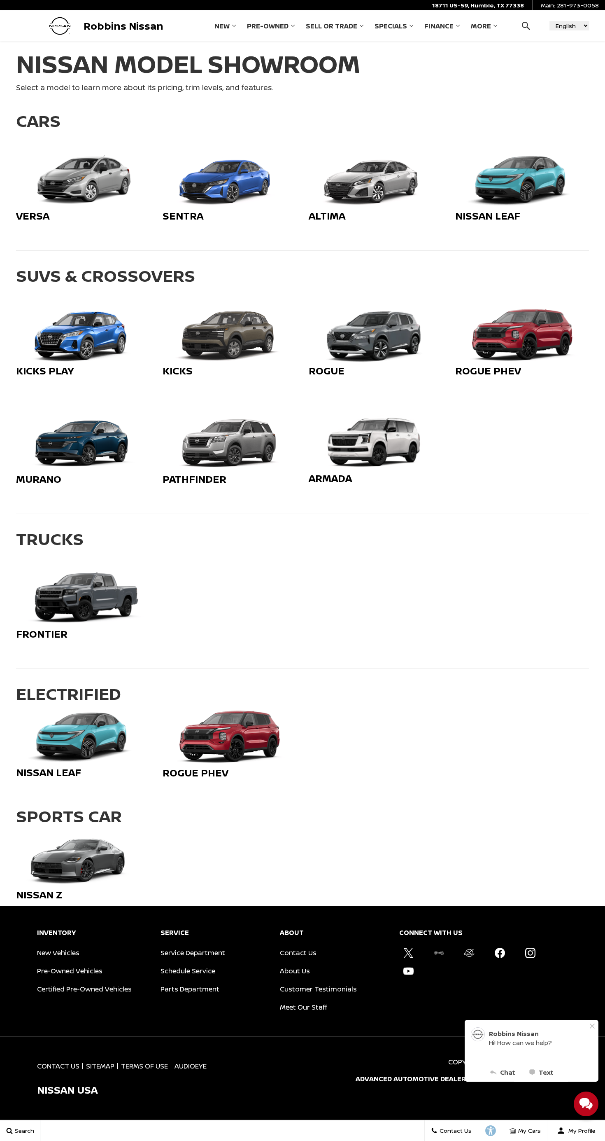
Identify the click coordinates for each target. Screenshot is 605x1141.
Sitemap (100, 1066)
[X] (408, 953)
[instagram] (530, 953)
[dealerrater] (469, 953)
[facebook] (500, 953)
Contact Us (298, 952)
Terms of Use (144, 1066)
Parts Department (190, 989)
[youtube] (408, 971)
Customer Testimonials (318, 989)
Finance (439, 25)
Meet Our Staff (303, 1007)
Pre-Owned (268, 25)
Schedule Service (188, 970)
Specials (391, 25)
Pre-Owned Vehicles (69, 970)
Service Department (193, 952)
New (222, 25)
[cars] (439, 953)
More (480, 27)
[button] (525, 25)
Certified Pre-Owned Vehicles (84, 989)
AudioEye (191, 1066)
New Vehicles (58, 952)
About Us (295, 970)
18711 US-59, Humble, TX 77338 (478, 5)
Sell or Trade (331, 25)
